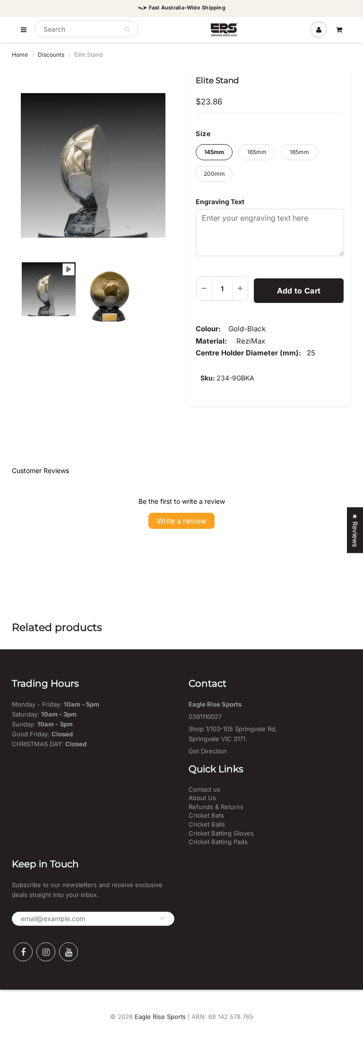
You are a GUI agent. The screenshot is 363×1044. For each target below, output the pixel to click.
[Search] (127, 29)
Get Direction (208, 751)
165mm (257, 151)
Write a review (181, 521)
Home (20, 54)
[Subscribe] (162, 918)
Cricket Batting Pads (218, 842)
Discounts (51, 54)
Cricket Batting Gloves (221, 833)
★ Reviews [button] (355, 530)
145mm (214, 151)
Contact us (204, 789)
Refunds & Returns (216, 807)
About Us (202, 798)
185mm (299, 151)
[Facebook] (23, 951)
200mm (214, 173)
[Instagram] (45, 951)
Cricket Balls (207, 824)
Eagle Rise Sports (160, 1016)
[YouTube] (68, 951)
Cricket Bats (206, 815)
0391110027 (205, 716)
